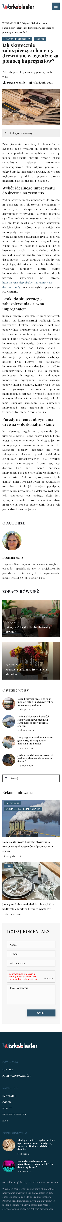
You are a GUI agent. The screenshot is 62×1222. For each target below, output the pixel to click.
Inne (5, 1120)
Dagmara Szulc (16, 82)
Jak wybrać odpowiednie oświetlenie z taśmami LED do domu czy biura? (35, 1164)
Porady (7, 1108)
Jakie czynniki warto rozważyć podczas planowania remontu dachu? (35, 758)
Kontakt (7, 1069)
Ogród (40, 39)
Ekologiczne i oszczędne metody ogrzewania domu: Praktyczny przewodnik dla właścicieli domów (36, 1145)
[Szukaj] (6, 778)
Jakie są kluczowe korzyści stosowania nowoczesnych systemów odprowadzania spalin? (33, 721)
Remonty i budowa (14, 1114)
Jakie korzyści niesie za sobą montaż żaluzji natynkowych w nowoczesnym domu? (35, 702)
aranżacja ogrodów (17, 39)
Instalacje (9, 1095)
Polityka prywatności (16, 1075)
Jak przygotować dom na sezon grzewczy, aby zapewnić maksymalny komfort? (35, 740)
